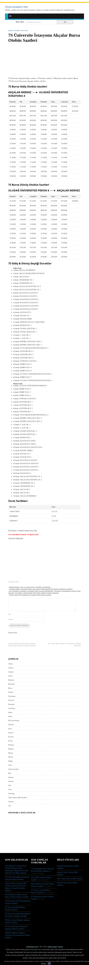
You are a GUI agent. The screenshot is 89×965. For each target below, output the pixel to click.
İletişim (60, 947)
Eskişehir (11, 704)
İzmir (10, 729)
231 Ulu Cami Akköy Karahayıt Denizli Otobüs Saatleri (17, 878)
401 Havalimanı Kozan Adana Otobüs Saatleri (43, 885)
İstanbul (11, 724)
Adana (10, 664)
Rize (9, 773)
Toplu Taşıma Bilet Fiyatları (17, 797)
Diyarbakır (12, 696)
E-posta (10, 619)
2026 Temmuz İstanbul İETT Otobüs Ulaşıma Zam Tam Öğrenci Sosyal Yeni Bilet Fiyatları (16, 887)
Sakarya (11, 777)
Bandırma (11, 684)
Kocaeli (10, 737)
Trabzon (11, 801)
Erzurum (11, 700)
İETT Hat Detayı (13, 720)
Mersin (10, 757)
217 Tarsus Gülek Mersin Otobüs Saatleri (41, 891)
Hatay (10, 716)
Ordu (10, 765)
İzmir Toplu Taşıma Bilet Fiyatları (70, 878)
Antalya (11, 672)
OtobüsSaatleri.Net (32, 947)
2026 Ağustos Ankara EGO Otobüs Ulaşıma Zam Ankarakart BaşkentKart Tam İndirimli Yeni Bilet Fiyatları (16, 869)
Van (9, 805)
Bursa (10, 30)
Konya (10, 741)
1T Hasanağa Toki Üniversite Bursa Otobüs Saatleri (42, 869)
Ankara (10, 668)
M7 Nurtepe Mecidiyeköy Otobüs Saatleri (15, 908)
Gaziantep (11, 708)
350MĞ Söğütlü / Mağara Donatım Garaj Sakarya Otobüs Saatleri (17, 935)
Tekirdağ (11, 793)
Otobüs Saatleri (21, 30)
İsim (9, 614)
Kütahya (11, 745)
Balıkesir (11, 680)
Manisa (10, 753)
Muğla (10, 761)
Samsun (11, 781)
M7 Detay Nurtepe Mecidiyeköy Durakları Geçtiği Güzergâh (17, 914)
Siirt (9, 785)
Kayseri (10, 733)
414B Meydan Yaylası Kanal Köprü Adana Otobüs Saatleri (17, 895)
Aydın (10, 676)
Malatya (11, 749)
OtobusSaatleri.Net (16, 7)
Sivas (10, 789)
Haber (10, 712)
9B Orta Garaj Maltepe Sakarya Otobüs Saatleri (17, 921)
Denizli (10, 692)
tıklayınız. (43, 963)
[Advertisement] (44, 59)
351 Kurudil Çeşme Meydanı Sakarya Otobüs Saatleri (16, 927)
